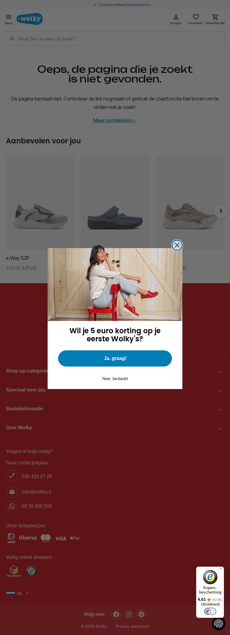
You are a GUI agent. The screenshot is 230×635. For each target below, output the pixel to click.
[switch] (210, 611)
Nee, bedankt (115, 378)
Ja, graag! (115, 358)
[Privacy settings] (219, 624)
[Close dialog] (177, 245)
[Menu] (220, 570)
